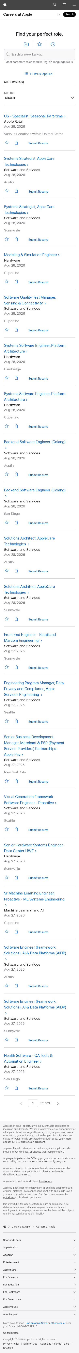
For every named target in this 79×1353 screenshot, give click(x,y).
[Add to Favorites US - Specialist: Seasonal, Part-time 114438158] (6, 142)
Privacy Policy (11, 1343)
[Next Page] (57, 1103)
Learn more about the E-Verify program (43, 1161)
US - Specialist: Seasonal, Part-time (33, 116)
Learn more (22, 1174)
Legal (67, 1343)
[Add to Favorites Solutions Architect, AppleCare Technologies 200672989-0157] (6, 570)
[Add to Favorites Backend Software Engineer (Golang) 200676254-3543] (6, 522)
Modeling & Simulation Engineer (30, 255)
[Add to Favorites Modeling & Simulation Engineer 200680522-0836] (6, 281)
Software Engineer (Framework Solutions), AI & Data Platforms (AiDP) (35, 950)
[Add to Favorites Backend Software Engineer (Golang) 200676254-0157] (6, 474)
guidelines (9, 1197)
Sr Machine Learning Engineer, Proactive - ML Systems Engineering (34, 896)
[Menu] (74, 5)
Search (69, 14)
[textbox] (39, 54)
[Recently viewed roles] (52, 44)
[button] (55, 5)
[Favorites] (39, 44)
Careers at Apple (17, 14)
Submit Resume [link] (38, 192)
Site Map (8, 1348)
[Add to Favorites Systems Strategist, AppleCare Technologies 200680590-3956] (6, 238)
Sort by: (9, 92)
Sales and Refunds (50, 1343)
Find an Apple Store (36, 1323)
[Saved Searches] (26, 44)
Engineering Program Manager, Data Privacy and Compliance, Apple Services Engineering (34, 689)
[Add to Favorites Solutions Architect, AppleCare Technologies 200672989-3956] (6, 618)
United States (10, 1333)
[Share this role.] (16, 142)
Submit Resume (38, 143)
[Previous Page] (21, 1103)
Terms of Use (29, 1343)
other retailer (58, 1323)
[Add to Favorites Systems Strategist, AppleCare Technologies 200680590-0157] (6, 190)
